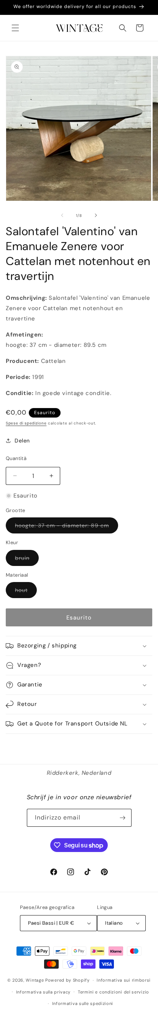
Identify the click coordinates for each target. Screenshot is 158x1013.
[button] (15, 28)
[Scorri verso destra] (95, 215)
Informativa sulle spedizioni (83, 1003)
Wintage (35, 980)
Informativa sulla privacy (43, 992)
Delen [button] (22, 440)
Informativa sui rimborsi (124, 980)
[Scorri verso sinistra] (62, 215)
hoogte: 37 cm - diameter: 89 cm (66, 527)
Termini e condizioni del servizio (113, 992)
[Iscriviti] (122, 818)
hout (26, 592)
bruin (27, 560)
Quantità (16, 458)
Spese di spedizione (26, 423)
